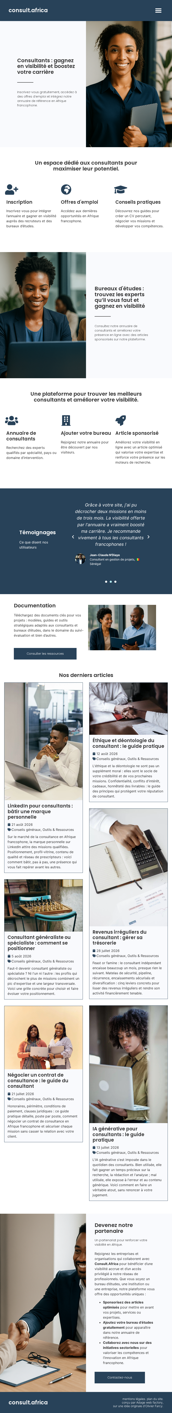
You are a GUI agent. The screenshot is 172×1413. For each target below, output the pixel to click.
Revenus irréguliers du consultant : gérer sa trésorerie (120, 937)
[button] (158, 10)
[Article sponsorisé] (120, 420)
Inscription (19, 202)
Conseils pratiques (138, 202)
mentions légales (133, 1399)
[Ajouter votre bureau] (66, 420)
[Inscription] (11, 189)
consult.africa (28, 10)
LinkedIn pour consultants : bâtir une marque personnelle (40, 811)
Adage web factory (149, 1402)
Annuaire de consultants (21, 436)
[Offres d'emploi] (66, 189)
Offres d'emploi (79, 202)
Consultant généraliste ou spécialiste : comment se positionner (39, 943)
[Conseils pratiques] (120, 189)
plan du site (155, 1399)
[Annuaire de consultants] (11, 420)
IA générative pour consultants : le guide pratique (118, 1134)
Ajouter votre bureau (86, 433)
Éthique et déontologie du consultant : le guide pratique (128, 743)
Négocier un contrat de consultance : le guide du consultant (38, 1080)
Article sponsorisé (137, 433)
